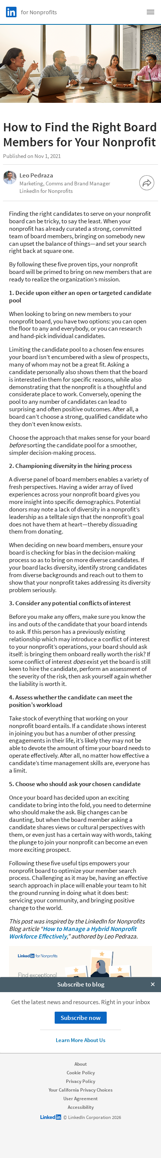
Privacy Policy (80, 1081)
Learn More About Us (80, 1040)
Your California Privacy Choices (81, 1090)
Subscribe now (81, 1018)
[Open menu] (150, 12)
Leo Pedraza (36, 175)
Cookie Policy (81, 1072)
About (81, 1064)
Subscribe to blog (80, 984)
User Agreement (80, 1098)
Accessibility (81, 1107)
